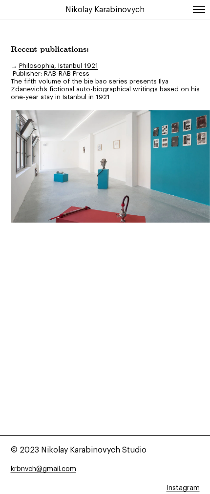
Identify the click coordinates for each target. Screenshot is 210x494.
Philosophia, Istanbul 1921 (58, 65)
